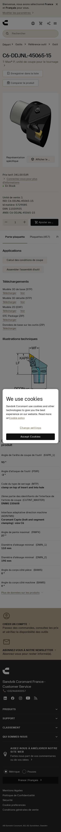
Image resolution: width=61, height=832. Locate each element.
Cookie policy (17, 418)
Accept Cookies (30, 436)
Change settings (30, 428)
